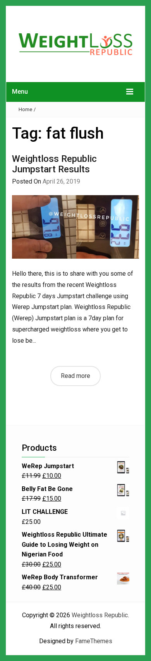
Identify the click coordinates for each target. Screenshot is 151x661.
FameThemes (93, 641)
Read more (75, 375)
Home (25, 109)
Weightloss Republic (100, 615)
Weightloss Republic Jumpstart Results (54, 163)
